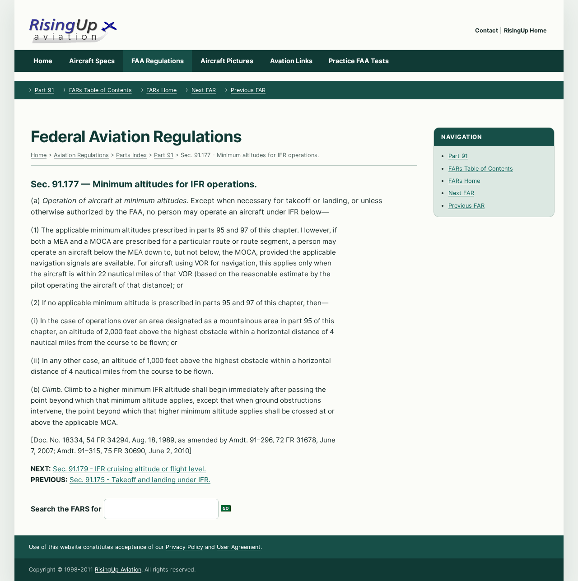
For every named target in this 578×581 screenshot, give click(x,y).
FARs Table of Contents (100, 90)
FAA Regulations (157, 61)
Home (42, 61)
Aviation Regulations (81, 155)
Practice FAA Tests (359, 61)
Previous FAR (248, 90)
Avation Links (291, 61)
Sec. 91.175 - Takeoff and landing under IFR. (140, 479)
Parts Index (131, 155)
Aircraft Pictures (226, 61)
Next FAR (203, 90)
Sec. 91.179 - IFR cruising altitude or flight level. (129, 469)
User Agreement (239, 547)
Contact (486, 30)
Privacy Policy (184, 547)
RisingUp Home (525, 30)
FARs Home (161, 90)
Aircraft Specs (92, 61)
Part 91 (44, 90)
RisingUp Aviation (118, 569)
